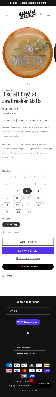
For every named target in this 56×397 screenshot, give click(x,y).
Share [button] (8, 275)
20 (17, 205)
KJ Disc (26, 381)
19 (7, 205)
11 (8, 191)
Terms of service (29, 390)
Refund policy (25, 385)
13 (27, 191)
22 (39, 205)
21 (30, 205)
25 (31, 213)
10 (47, 184)
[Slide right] (34, 84)
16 (17, 198)
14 (38, 191)
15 (8, 198)
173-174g (11, 224)
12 (18, 191)
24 (18, 212)
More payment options (28, 258)
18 (40, 198)
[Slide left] (21, 84)
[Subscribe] (46, 311)
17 (28, 198)
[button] (6, 14)
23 (9, 213)
